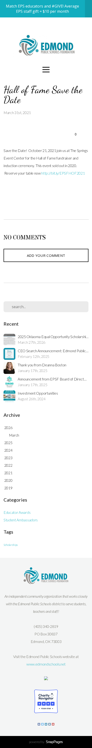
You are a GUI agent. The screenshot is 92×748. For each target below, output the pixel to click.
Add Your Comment (46, 255)
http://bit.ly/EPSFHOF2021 (63, 173)
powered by (46, 742)
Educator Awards (17, 512)
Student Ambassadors (21, 520)
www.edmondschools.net (46, 664)
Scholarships (11, 545)
